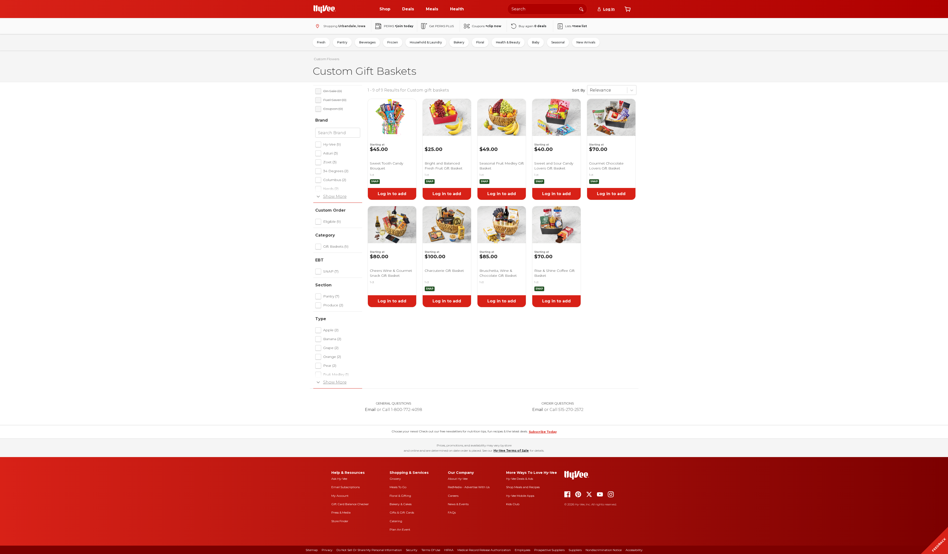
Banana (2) (332, 339)
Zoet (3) (329, 162)
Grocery (395, 478)
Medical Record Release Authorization (484, 550)
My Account (340, 496)
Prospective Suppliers (549, 550)
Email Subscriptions (345, 487)
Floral (480, 42)
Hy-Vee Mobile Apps (520, 496)
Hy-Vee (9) (332, 144)
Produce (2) (333, 305)
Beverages (367, 42)
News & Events (458, 504)
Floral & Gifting (400, 496)
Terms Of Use (430, 550)
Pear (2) (329, 365)
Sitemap (312, 550)
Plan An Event (400, 529)
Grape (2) (330, 348)
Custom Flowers (326, 59)
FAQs (452, 512)
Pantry (342, 42)
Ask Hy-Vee (339, 478)
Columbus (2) (334, 180)
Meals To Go (398, 487)
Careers (453, 496)
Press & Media (341, 512)
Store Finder (339, 521)
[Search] (581, 9)
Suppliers (575, 550)
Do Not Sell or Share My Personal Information (369, 550)
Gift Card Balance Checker (350, 504)
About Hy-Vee (458, 478)
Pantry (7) (331, 296)
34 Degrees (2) (335, 171)
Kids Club (512, 504)
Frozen (392, 42)
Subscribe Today (543, 432)
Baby (535, 42)
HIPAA (449, 550)
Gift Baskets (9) (335, 246)
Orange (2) (332, 356)
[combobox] (547, 9)
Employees (522, 550)
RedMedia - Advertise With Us (469, 487)
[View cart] (627, 9)
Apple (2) (330, 330)
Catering (396, 521)
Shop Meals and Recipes (523, 487)
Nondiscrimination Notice (604, 550)
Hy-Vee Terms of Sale (511, 450)
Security (411, 550)
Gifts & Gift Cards (402, 512)
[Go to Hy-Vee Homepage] (325, 9)
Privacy (327, 550)
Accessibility (634, 550)
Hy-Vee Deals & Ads (519, 478)
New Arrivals (585, 42)
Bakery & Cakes (401, 504)
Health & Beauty (508, 42)
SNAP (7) (330, 271)
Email (370, 409)
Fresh (321, 42)
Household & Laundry (426, 42)
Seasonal (558, 42)
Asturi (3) (330, 153)
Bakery (459, 42)
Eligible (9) (332, 221)
